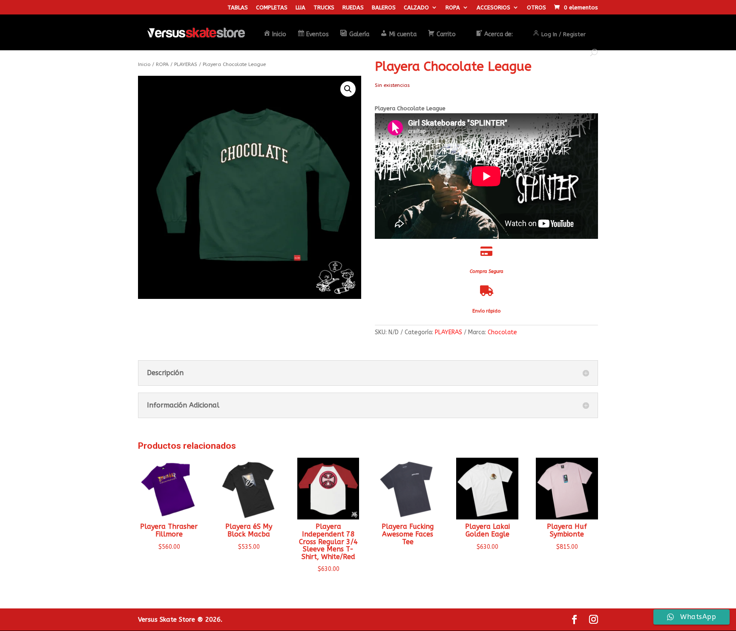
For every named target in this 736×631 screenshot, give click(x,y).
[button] (348, 89)
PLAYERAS (185, 64)
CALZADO (416, 8)
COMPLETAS (272, 8)
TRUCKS (323, 8)
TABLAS (237, 8)
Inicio (144, 64)
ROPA (453, 8)
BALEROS (384, 8)
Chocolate (502, 332)
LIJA (300, 8)
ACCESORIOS (493, 8)
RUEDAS (353, 8)
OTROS (536, 8)
